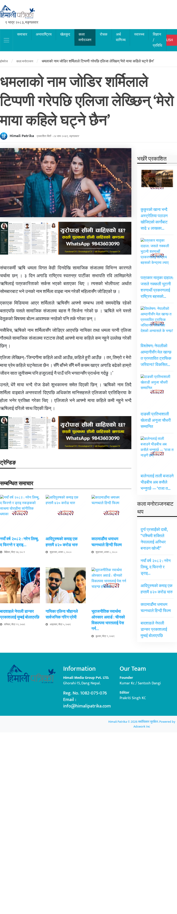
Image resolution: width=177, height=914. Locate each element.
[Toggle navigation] (6, 40)
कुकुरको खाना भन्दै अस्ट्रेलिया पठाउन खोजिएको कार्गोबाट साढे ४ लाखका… (154, 219)
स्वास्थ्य (139, 34)
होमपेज (4, 61)
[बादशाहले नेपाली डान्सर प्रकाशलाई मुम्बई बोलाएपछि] (20, 585)
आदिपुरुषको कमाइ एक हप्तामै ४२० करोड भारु (62, 542)
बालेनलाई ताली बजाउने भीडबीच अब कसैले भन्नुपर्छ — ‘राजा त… (157, 482)
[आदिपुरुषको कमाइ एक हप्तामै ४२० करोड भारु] (66, 668)
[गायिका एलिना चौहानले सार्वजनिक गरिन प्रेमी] (66, 585)
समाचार (22, 34)
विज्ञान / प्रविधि (157, 40)
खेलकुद (65, 34)
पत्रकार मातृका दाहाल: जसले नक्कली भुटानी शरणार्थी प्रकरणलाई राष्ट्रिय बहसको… (157, 287)
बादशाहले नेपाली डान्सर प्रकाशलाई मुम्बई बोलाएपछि (19, 614)
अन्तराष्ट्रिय (44, 34)
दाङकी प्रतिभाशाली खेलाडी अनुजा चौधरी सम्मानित (156, 420)
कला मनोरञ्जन (85, 37)
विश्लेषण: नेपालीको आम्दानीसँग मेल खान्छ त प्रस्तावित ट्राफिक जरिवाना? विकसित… (156, 355)
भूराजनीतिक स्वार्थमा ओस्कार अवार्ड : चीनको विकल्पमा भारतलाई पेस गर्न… (108, 620)
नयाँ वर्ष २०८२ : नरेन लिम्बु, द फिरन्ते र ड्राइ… (19, 542)
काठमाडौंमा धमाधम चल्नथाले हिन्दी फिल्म (106, 542)
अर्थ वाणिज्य (121, 37)
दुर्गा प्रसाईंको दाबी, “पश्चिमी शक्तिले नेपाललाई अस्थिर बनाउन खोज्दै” (154, 539)
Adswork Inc (141, 726)
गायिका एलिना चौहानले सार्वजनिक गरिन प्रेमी (62, 614)
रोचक (103, 34)
